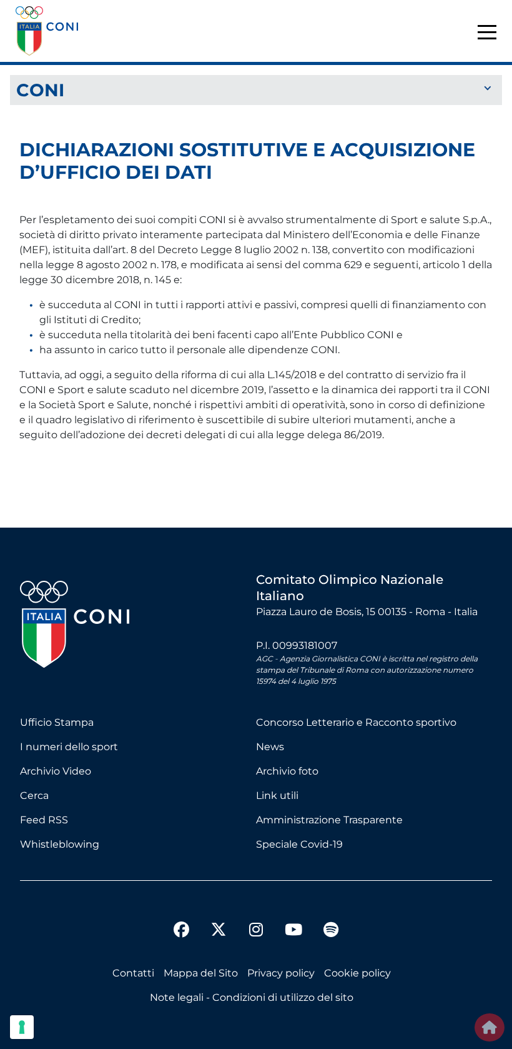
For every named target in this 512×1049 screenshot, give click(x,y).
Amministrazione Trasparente (329, 820)
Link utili (277, 795)
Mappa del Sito (201, 973)
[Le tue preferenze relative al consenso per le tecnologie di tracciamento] (22, 1027)
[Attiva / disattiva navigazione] (256, 89)
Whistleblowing (59, 844)
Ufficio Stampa (57, 722)
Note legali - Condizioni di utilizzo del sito (251, 997)
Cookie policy (357, 973)
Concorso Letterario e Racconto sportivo (356, 722)
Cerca (34, 795)
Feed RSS (44, 820)
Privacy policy (281, 973)
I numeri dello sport (69, 747)
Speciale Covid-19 (299, 844)
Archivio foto (287, 771)
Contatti (133, 973)
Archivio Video (55, 771)
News (270, 747)
